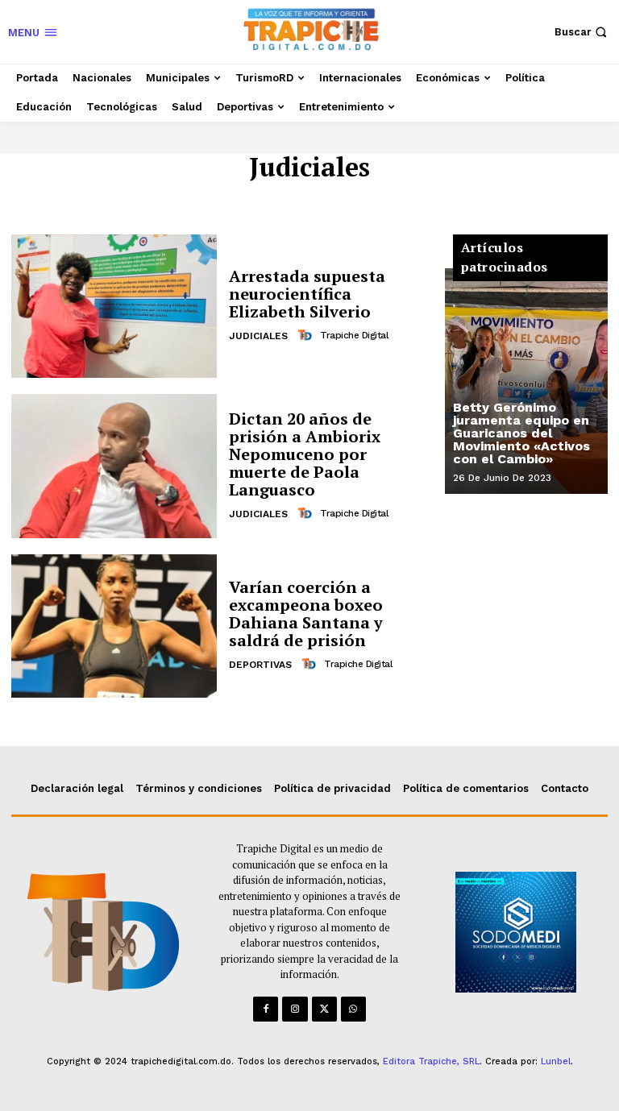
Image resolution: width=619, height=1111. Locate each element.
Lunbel (556, 1061)
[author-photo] (307, 335)
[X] (324, 1009)
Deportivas (260, 664)
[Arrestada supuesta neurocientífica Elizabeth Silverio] (114, 306)
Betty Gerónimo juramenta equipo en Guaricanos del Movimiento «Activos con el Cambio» (521, 433)
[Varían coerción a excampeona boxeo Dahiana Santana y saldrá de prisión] (114, 626)
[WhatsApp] (353, 1009)
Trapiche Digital (354, 335)
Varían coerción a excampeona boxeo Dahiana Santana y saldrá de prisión (306, 613)
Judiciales (258, 336)
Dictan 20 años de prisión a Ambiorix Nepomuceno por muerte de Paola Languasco (304, 454)
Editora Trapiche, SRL (431, 1061)
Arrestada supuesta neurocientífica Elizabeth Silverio (307, 293)
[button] (583, 32)
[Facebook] (265, 1009)
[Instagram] (294, 1009)
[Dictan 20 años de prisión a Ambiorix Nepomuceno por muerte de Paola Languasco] (114, 465)
